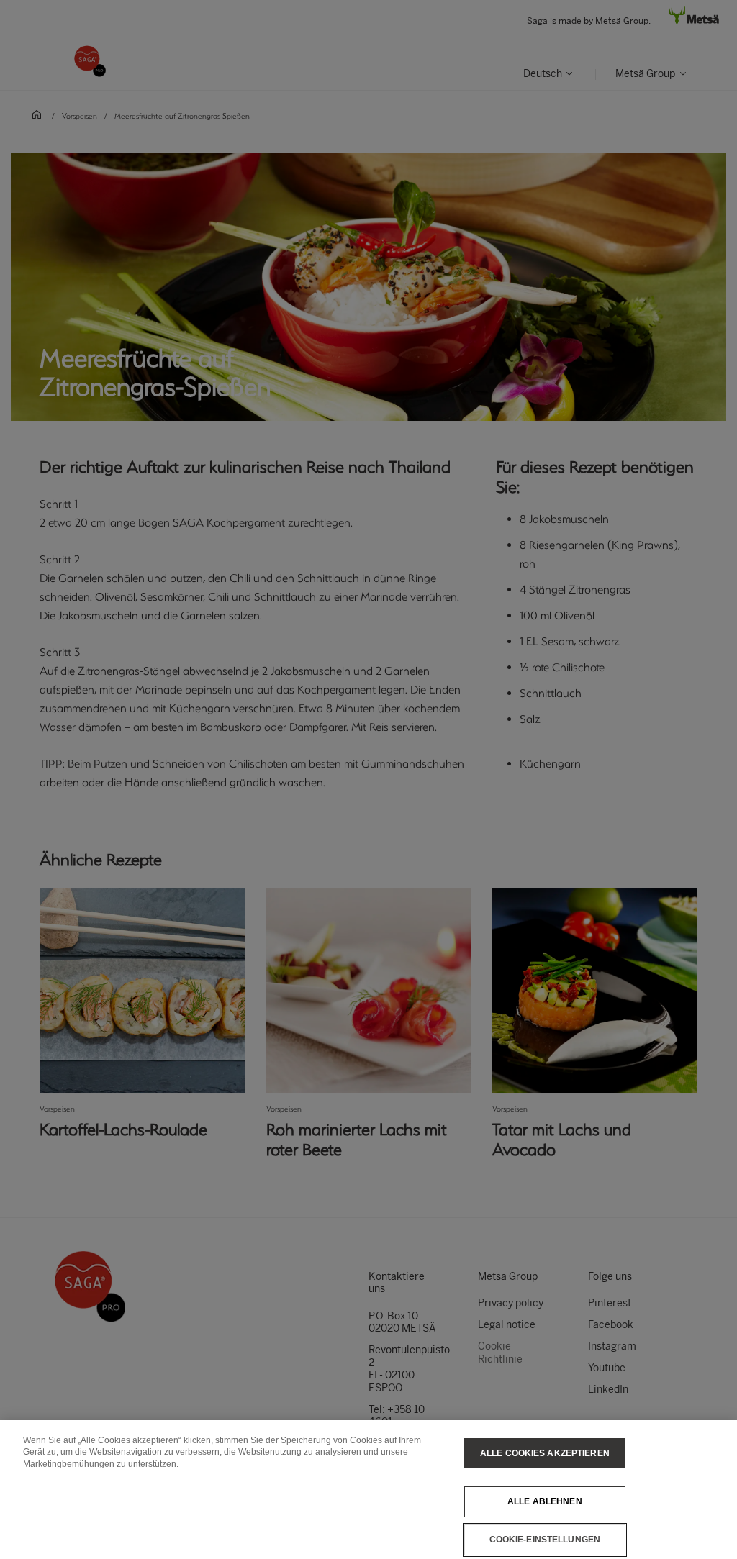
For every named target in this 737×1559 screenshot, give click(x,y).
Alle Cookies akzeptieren (545, 1453)
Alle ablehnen (544, 1501)
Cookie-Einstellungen (544, 1540)
